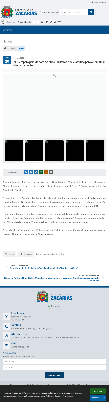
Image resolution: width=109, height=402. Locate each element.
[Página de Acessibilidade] (59, 22)
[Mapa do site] (55, 22)
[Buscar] (91, 12)
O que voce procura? (49, 12)
